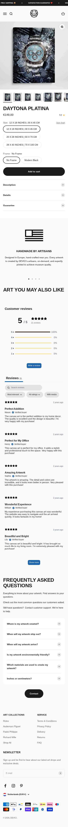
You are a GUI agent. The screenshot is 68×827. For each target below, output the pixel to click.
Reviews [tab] (14, 378)
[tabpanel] (34, 476)
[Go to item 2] (17, 98)
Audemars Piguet (11, 726)
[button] (34, 332)
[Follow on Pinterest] (21, 786)
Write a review (34, 365)
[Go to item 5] (48, 98)
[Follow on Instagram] (13, 786)
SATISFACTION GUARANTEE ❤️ (38, 3)
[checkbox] (51, 395)
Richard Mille (9, 737)
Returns (41, 737)
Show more (34, 562)
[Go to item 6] (58, 98)
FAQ (39, 742)
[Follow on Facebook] (5, 786)
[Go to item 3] (27, 98)
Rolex (6, 721)
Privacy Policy (44, 726)
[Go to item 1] (7, 98)
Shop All (7, 742)
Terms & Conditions (47, 721)
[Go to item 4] (38, 98)
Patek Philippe (10, 731)
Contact (34, 693)
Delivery (41, 731)
